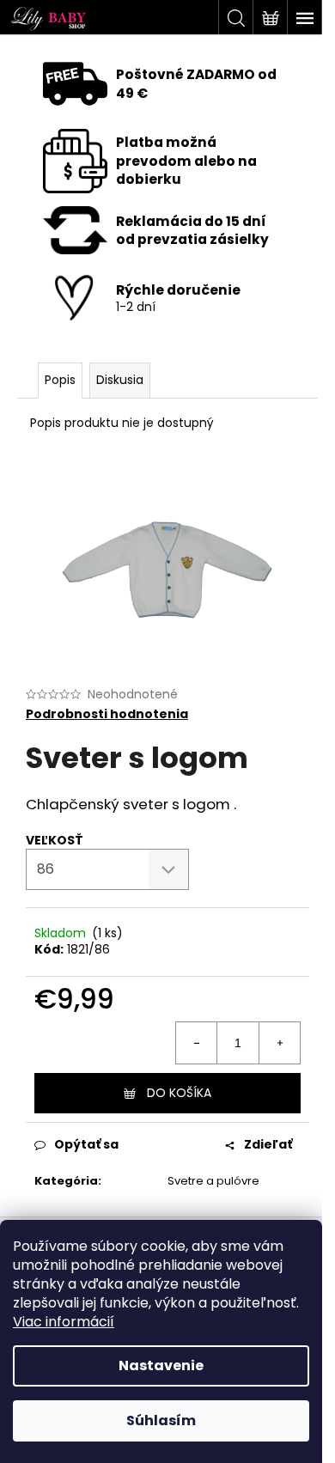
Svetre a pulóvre (213, 1181)
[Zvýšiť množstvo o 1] (279, 1043)
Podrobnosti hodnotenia (107, 714)
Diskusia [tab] (119, 379)
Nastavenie (161, 1365)
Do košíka (179, 1092)
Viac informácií (63, 1322)
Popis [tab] (60, 379)
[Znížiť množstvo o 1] (196, 1043)
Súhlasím (161, 1420)
